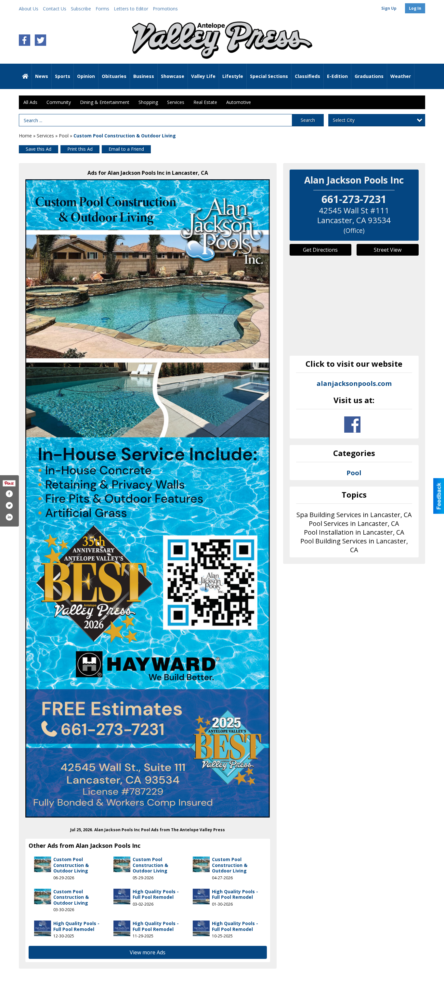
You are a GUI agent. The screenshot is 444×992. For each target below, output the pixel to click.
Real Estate (205, 102)
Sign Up (389, 8)
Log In (415, 8)
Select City (344, 120)
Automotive (238, 102)
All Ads (30, 102)
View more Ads (147, 952)
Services (175, 102)
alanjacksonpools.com (354, 383)
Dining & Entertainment (104, 102)
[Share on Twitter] (9, 505)
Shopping (148, 102)
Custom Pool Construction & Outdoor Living (71, 865)
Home (25, 136)
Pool (64, 136)
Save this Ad (38, 149)
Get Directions (320, 249)
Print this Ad (80, 149)
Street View (387, 249)
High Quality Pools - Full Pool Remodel (156, 894)
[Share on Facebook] (9, 493)
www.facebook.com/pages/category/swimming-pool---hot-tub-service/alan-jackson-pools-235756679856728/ (352, 424)
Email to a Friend (126, 149)
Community (58, 102)
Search (308, 120)
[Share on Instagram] (9, 517)
